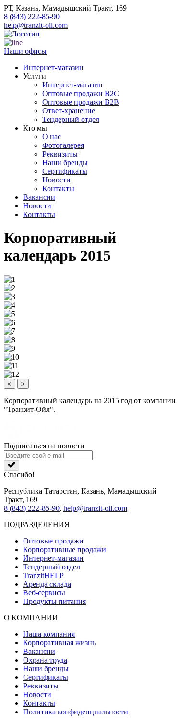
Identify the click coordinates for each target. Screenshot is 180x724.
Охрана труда (45, 660)
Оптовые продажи (53, 541)
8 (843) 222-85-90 (32, 16)
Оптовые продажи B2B (80, 102)
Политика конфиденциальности (75, 712)
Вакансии (39, 197)
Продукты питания (54, 601)
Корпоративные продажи (64, 549)
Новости (56, 180)
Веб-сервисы (44, 593)
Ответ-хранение (68, 111)
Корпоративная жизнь (59, 643)
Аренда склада (47, 584)
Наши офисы (25, 51)
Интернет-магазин (53, 67)
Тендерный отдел (70, 119)
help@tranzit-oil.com (36, 25)
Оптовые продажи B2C (80, 93)
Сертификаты (64, 171)
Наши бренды (65, 162)
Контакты (58, 188)
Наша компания (49, 634)
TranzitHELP (43, 575)
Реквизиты (60, 154)
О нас (51, 137)
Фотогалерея (63, 145)
